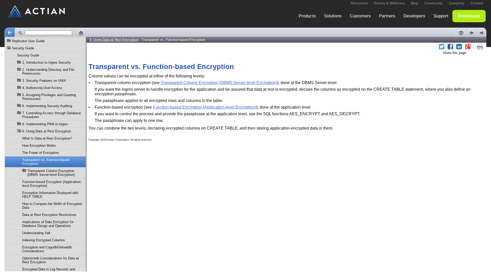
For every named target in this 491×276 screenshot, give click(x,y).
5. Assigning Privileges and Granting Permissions (49, 97)
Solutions (333, 16)
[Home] (80, 33)
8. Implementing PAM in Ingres (45, 124)
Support (440, 16)
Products (307, 16)
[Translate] (461, 33)
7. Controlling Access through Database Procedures (51, 115)
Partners (387, 16)
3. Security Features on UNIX (44, 81)
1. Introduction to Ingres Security (46, 62)
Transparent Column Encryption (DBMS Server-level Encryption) (51, 173)
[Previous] (471, 33)
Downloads (469, 16)
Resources (359, 3)
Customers (360, 16)
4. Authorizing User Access (42, 88)
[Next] (481, 33)
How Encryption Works (39, 145)
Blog (414, 3)
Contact (477, 3)
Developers (414, 16)
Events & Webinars (389, 3)
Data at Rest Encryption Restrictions (49, 215)
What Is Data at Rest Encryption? (47, 138)
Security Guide (28, 55)
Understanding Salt (36, 233)
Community (433, 3)
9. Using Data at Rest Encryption (46, 131)
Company (456, 3)
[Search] (20, 33)
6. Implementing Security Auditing (47, 106)
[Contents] (10, 33)
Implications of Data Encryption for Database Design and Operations (48, 224)
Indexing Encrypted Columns (43, 240)
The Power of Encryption (40, 153)
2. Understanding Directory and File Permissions (48, 71)
